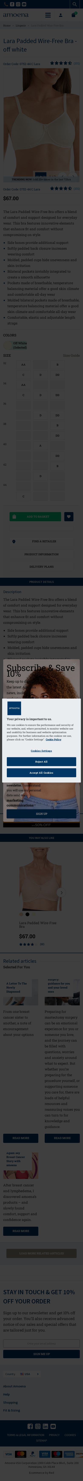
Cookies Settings (41, 750)
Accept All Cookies (41, 772)
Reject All (41, 761)
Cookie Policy (53, 739)
